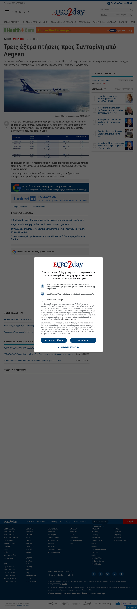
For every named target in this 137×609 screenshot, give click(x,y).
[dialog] (68, 304)
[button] (68, 300)
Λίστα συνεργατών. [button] (68, 319)
